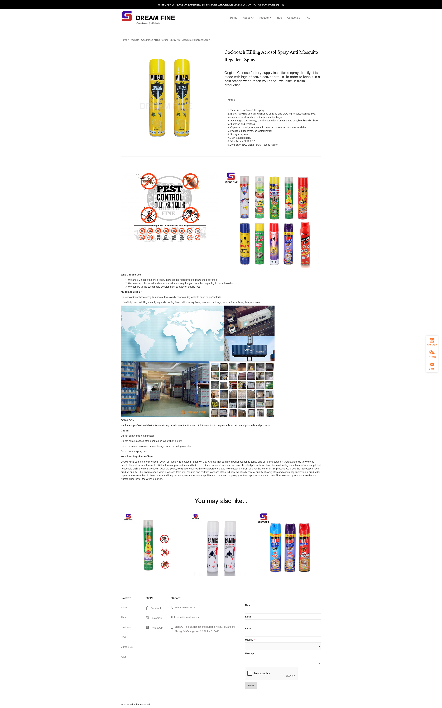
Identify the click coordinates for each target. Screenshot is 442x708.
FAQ (307, 17)
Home (233, 17)
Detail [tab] (231, 100)
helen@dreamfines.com (187, 617)
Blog (279, 17)
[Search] (317, 18)
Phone (248, 628)
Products (263, 17)
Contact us (293, 17)
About (246, 17)
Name (249, 605)
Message (250, 653)
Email (248, 616)
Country (250, 640)
